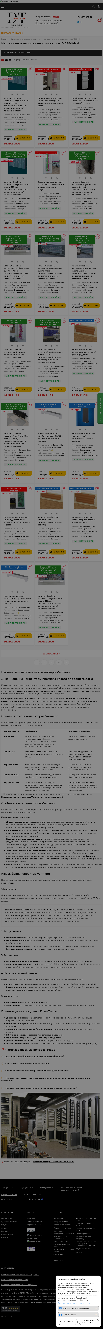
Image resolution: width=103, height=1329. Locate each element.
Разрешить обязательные (89, 1322)
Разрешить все (67, 1322)
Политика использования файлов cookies (74, 1303)
